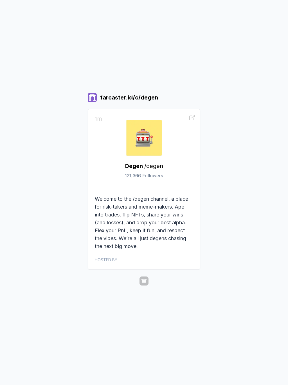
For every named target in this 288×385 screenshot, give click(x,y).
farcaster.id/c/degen (129, 97)
